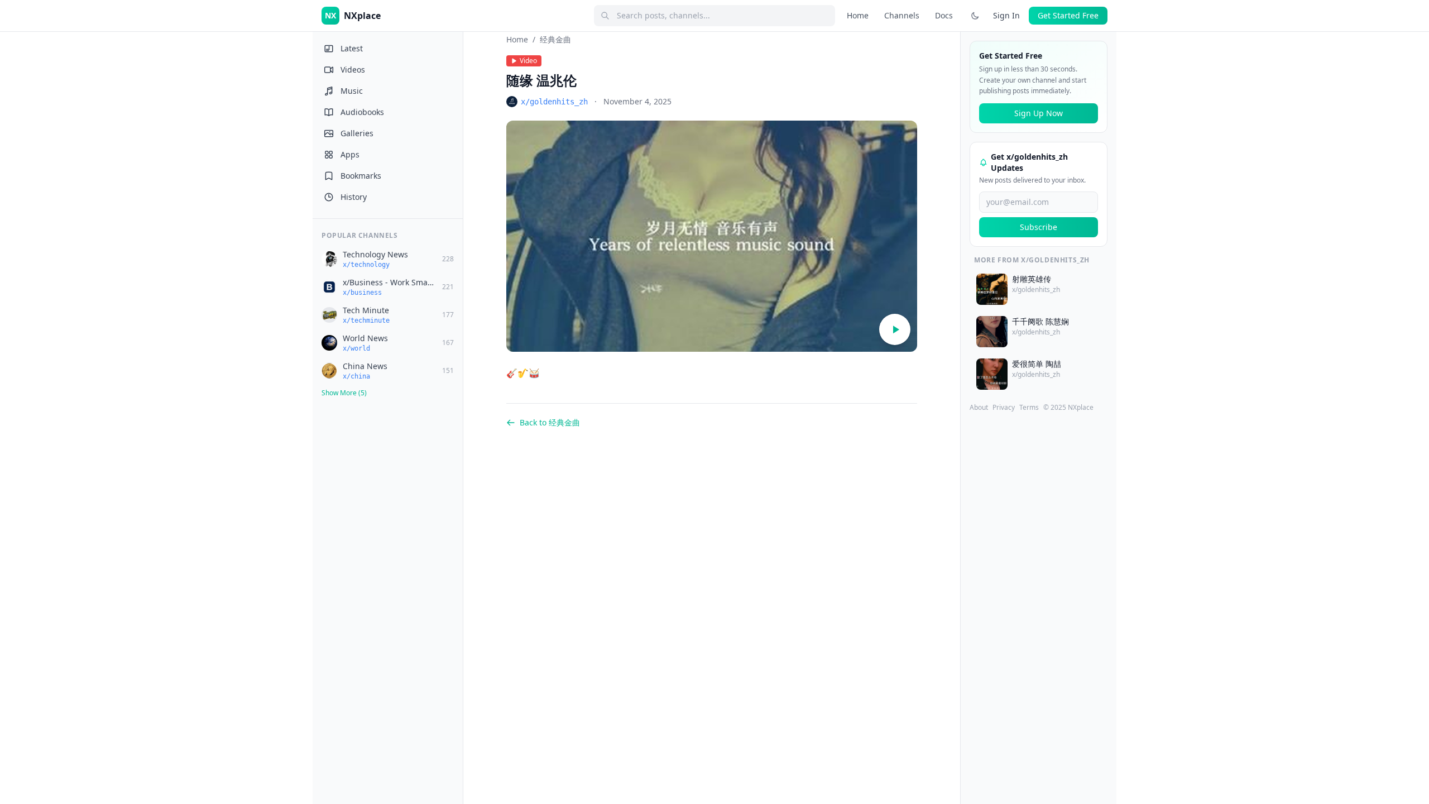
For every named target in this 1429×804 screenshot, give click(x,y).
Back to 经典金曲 (550, 422)
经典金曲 (555, 39)
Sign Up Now (1038, 113)
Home (858, 15)
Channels (901, 15)
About (979, 407)
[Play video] (894, 329)
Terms (1029, 407)
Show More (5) (344, 393)
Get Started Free (1068, 15)
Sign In (1006, 15)
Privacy (1003, 407)
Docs (944, 15)
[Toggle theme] (975, 16)
